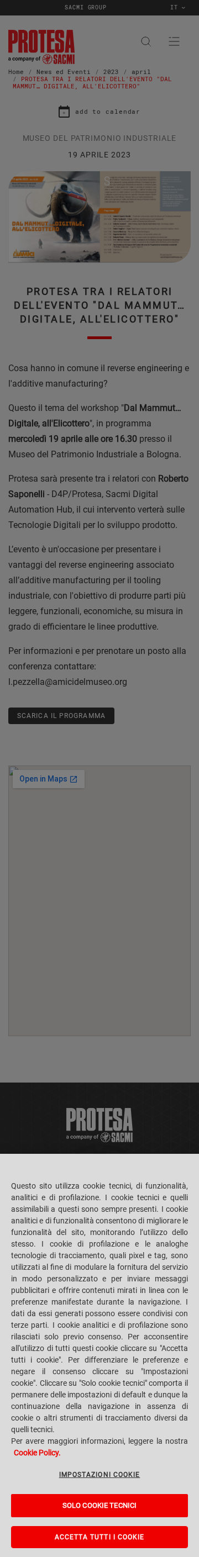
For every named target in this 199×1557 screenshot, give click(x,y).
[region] (99, 1355)
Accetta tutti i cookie (100, 1537)
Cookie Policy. (37, 1452)
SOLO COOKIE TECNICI (99, 1505)
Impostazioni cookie (99, 1475)
